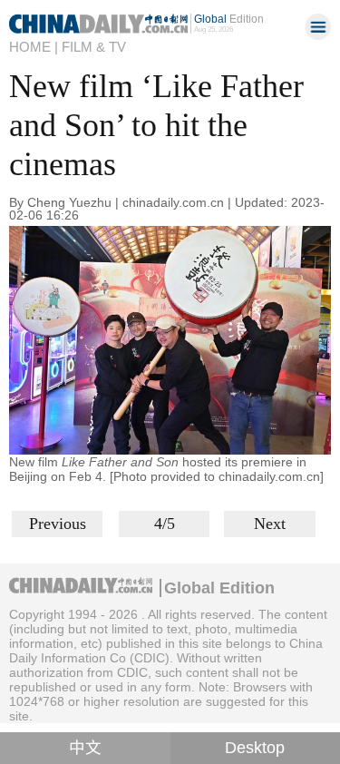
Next (270, 523)
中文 (85, 748)
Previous (57, 523)
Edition (229, 18)
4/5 (164, 523)
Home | (33, 47)
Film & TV (94, 47)
